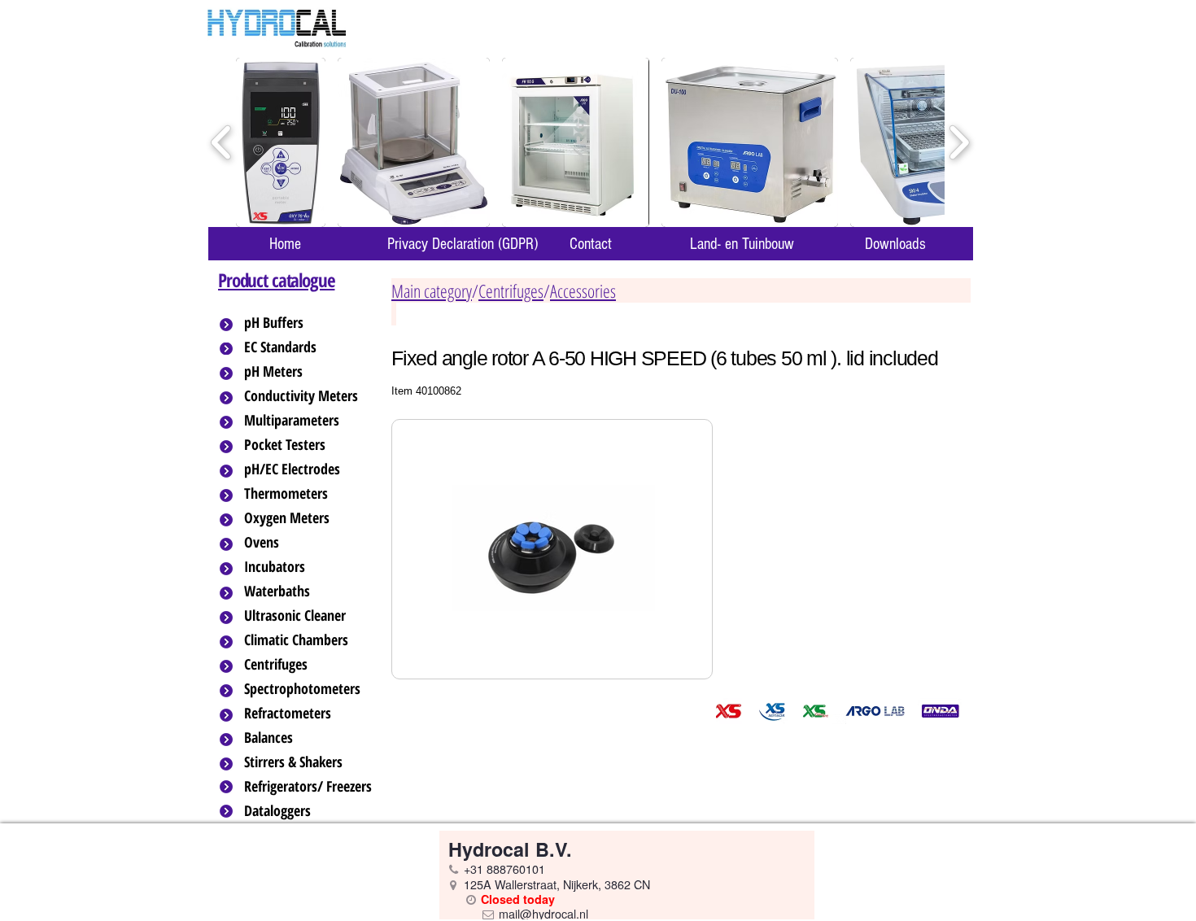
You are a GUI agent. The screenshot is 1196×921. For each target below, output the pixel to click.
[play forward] (959, 143)
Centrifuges (510, 290)
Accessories (583, 290)
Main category (431, 290)
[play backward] (221, 143)
